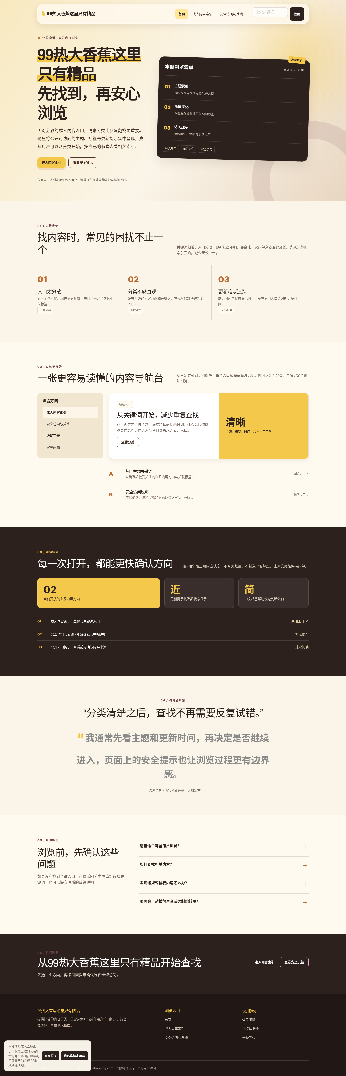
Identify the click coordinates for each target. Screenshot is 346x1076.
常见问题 (53, 447)
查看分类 (127, 442)
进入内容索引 (51, 162)
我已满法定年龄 (74, 1056)
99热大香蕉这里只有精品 (71, 14)
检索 (297, 14)
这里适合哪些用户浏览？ (224, 846)
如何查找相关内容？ (224, 865)
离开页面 (50, 1056)
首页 (181, 14)
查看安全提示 (83, 162)
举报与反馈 (250, 1029)
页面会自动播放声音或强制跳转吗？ (224, 902)
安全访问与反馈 (231, 14)
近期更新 (53, 436)
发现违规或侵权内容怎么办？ (224, 883)
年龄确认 (248, 1038)
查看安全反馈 (294, 962)
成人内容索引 (202, 14)
